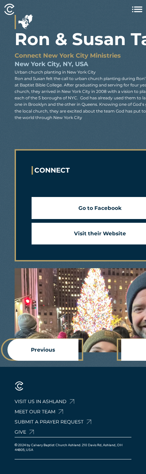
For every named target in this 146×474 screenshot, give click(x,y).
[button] (66, 422)
